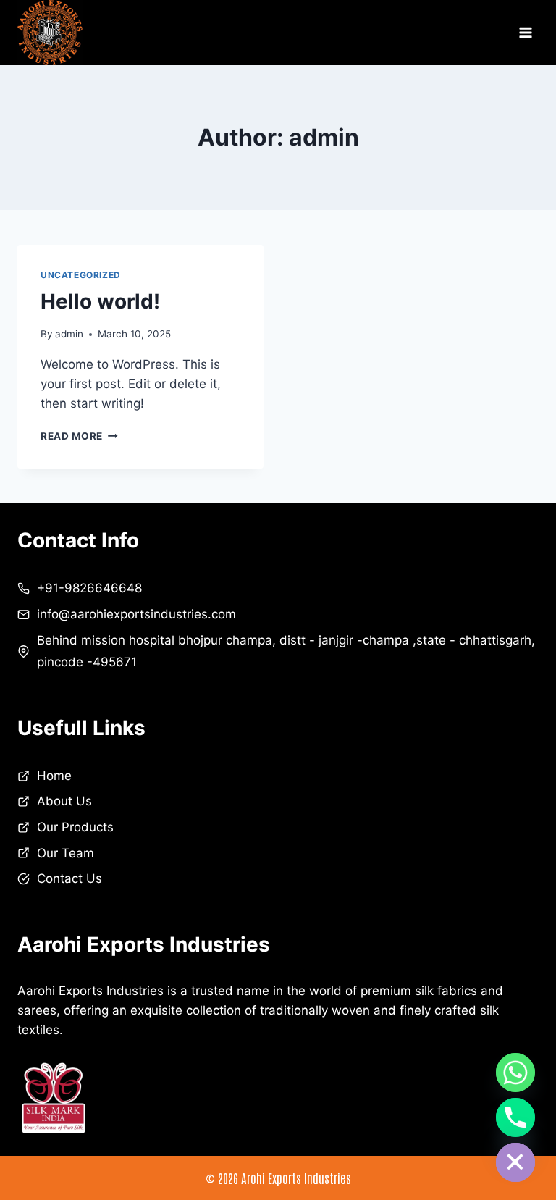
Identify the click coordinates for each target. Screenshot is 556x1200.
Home (54, 775)
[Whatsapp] (515, 1072)
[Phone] (515, 1117)
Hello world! (100, 301)
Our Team (65, 853)
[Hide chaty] (515, 1162)
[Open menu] (525, 33)
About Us (64, 801)
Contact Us (69, 878)
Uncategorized (81, 274)
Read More (79, 436)
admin (69, 334)
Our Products (75, 827)
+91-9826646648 (89, 588)
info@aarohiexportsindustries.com (136, 614)
